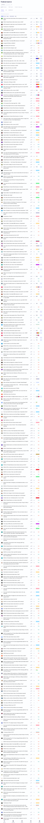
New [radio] (7, 16)
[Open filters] (16, 16)
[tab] (2, 10)
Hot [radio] (5, 16)
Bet (41, 18)
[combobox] (22, 14)
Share (4, 4)
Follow (9, 4)
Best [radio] (2, 16)
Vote (41, 786)
